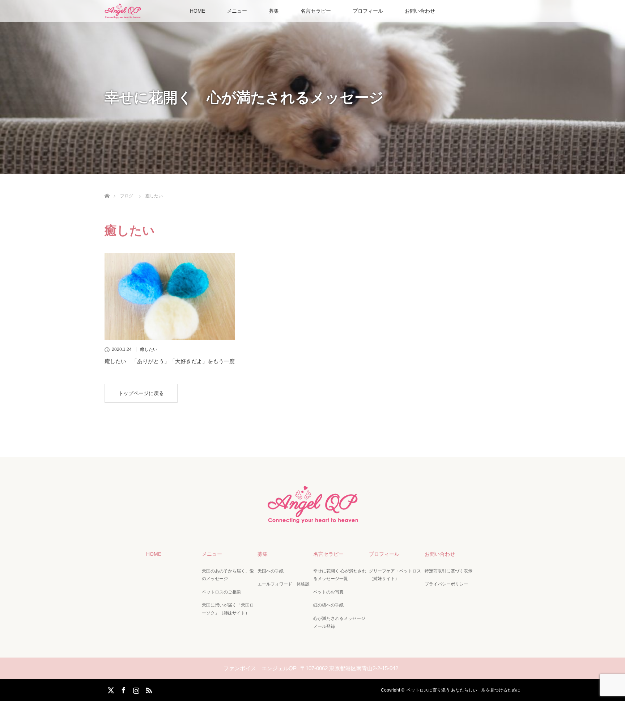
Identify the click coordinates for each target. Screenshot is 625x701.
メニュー (237, 11)
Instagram (135, 689)
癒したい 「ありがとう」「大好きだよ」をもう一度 (170, 361)
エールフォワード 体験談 (284, 584)
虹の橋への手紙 (328, 605)
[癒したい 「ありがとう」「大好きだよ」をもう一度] (170, 296)
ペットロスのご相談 (221, 592)
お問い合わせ (420, 11)
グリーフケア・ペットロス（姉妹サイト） (395, 575)
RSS (148, 689)
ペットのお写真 (328, 592)
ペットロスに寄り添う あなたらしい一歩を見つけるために (463, 690)
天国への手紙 (271, 571)
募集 (274, 11)
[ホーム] (107, 187)
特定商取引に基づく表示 (448, 571)
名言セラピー (316, 11)
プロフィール (368, 11)
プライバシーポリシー (446, 584)
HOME (197, 11)
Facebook (122, 689)
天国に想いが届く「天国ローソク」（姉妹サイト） (228, 609)
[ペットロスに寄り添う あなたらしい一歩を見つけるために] (312, 516)
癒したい (148, 349)
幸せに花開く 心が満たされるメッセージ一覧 (339, 575)
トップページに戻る (141, 393)
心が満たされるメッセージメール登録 (339, 622)
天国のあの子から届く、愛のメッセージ (228, 575)
